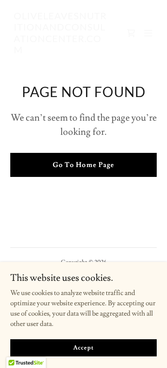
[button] (148, 33)
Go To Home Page (83, 165)
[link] (61, 51)
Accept (83, 347)
